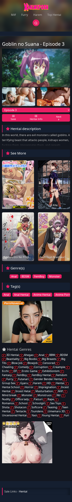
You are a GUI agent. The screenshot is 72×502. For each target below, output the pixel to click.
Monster (54, 276)
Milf (13, 15)
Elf (15, 371)
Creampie (59, 367)
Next (58, 116)
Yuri (66, 415)
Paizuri (38, 399)
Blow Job (17, 363)
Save (13, 119)
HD (48, 383)
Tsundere (37, 411)
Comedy (23, 367)
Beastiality (13, 359)
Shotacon (20, 407)
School (23, 403)
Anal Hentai (21, 295)
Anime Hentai (42, 295)
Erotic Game (29, 371)
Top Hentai (54, 15)
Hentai (60, 383)
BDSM (25, 276)
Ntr (58, 395)
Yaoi (34, 415)
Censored (49, 363)
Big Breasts (49, 359)
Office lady (22, 399)
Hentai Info (36, 119)
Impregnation (47, 387)
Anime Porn (62, 295)
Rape (51, 399)
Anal (14, 276)
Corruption (41, 367)
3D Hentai (13, 355)
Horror (29, 387)
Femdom (61, 375)
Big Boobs (31, 359)
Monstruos (44, 395)
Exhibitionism (51, 371)
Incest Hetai (23, 391)
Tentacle (21, 411)
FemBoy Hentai (41, 375)
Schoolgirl (39, 403)
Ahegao (28, 355)
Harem (37, 15)
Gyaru (24, 383)
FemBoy (39, 276)
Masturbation (44, 391)
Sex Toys (56, 403)
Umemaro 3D (56, 411)
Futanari (23, 379)
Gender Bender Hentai (48, 379)
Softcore (37, 407)
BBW (52, 355)
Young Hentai (50, 415)
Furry (24, 15)
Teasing (52, 407)
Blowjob (32, 363)
